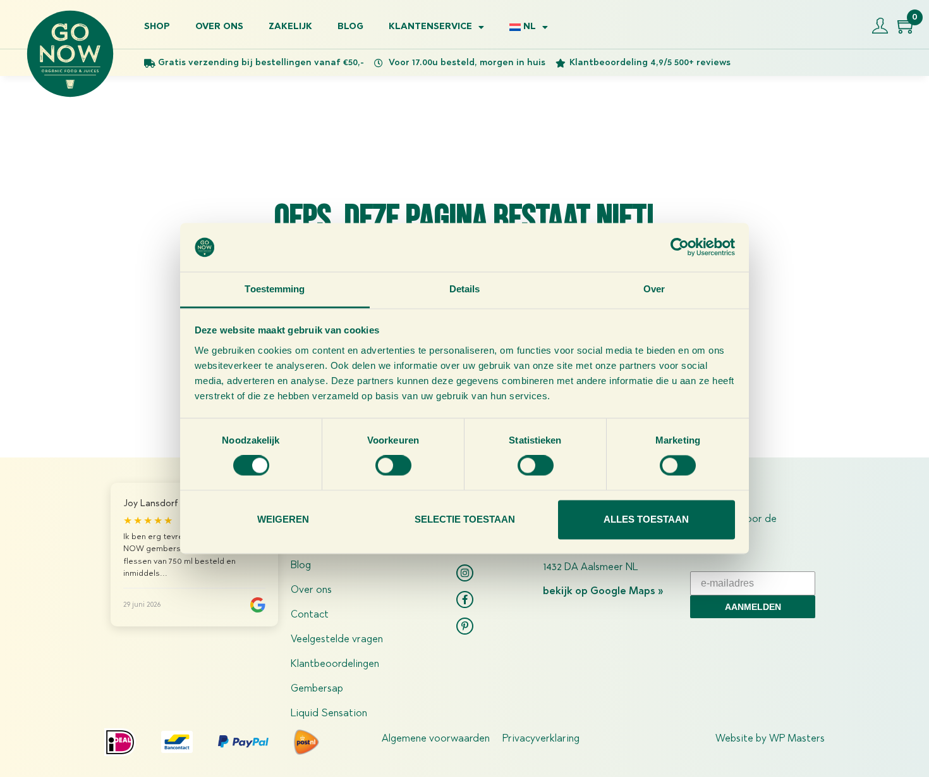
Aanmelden (753, 607)
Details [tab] (464, 288)
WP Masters (797, 739)
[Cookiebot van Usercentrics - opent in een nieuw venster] (679, 247)
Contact (310, 615)
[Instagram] (464, 572)
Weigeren (283, 519)
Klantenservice (430, 27)
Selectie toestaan (465, 519)
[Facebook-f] (464, 599)
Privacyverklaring (541, 739)
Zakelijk (290, 27)
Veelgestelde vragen (337, 640)
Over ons (219, 27)
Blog (350, 27)
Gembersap (317, 689)
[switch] (393, 466)
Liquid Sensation (329, 714)
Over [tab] (654, 288)
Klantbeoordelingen (335, 664)
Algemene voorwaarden (436, 739)
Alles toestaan (646, 519)
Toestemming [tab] (275, 288)
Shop (157, 27)
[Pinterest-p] (464, 626)
